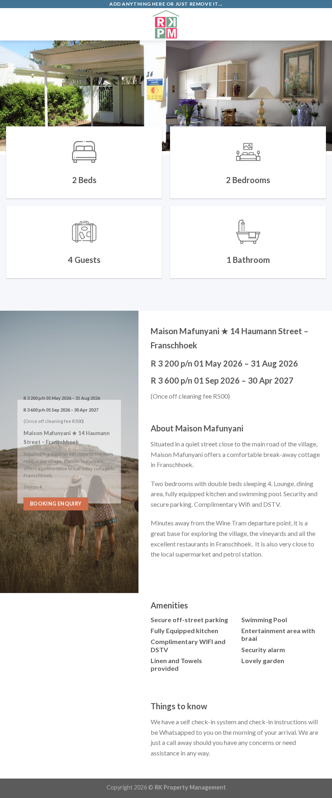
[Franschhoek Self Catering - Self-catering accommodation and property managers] (166, 24)
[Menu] (11, 24)
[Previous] (17, 97)
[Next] (315, 97)
